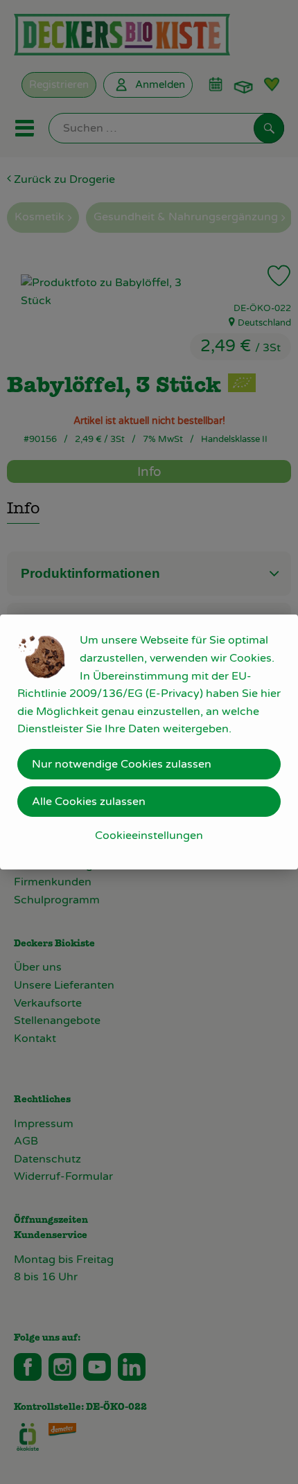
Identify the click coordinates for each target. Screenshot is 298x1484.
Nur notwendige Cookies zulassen (121, 764)
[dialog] (149, 742)
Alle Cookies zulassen (89, 802)
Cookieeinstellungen (149, 835)
